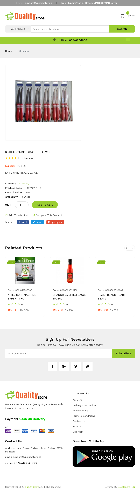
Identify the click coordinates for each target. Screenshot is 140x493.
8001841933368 (23, 290)
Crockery (24, 183)
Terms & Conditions (84, 415)
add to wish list (18, 215)
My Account (68, 10)
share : (9, 222)
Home (8, 51)
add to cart (45, 204)
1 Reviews (27, 158)
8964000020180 (69, 290)
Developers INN (126, 487)
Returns (77, 426)
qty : (8, 204)
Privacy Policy (80, 410)
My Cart (131, 15)
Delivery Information (84, 405)
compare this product (49, 215)
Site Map (78, 431)
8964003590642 (114, 290)
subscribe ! (123, 353)
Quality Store (32, 487)
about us (78, 400)
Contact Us (79, 421)
